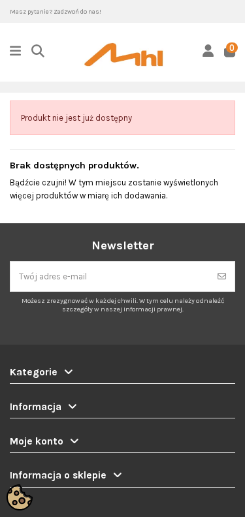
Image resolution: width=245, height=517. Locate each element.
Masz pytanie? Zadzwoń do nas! (55, 11)
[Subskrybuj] (222, 277)
